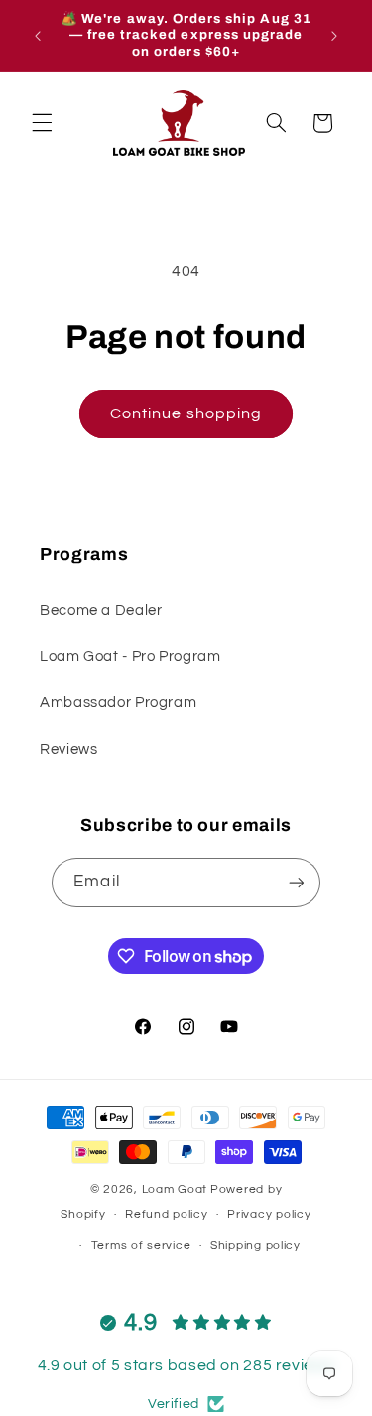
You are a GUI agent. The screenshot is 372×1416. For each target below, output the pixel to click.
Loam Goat (175, 1189)
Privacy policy (268, 1214)
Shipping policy (255, 1245)
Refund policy (166, 1214)
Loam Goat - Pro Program (130, 656)
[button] (41, 123)
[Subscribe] (295, 882)
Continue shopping (186, 413)
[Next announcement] (334, 36)
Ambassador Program (118, 702)
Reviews (68, 749)
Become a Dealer (101, 610)
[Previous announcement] (38, 36)
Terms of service (141, 1245)
